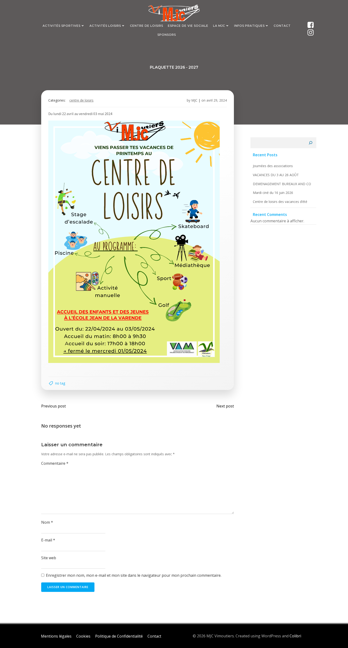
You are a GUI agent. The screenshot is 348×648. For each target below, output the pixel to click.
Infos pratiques (249, 25)
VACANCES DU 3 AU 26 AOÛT (276, 175)
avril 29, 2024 (216, 100)
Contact (282, 25)
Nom (47, 522)
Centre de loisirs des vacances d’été (280, 201)
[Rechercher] (310, 142)
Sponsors (166, 34)
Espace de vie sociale (188, 25)
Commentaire (54, 463)
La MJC (219, 25)
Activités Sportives (61, 25)
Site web (48, 557)
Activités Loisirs (105, 25)
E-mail (48, 540)
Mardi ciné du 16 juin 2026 (273, 192)
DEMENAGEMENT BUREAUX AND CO (282, 184)
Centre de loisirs (81, 100)
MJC (194, 100)
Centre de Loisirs (146, 25)
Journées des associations (273, 166)
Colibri (295, 636)
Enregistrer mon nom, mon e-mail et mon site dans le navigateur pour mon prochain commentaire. (133, 575)
